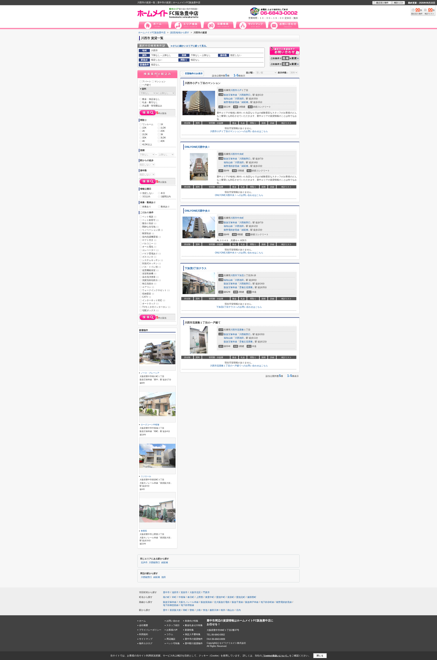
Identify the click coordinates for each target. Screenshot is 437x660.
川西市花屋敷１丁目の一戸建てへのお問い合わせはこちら (239, 365)
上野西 (199, 597)
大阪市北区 (195, 592)
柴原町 (230, 597)
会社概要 (143, 625)
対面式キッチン (151, 263)
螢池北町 (240, 597)
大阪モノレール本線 (189, 602)
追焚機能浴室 (150, 270)
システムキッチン (152, 260)
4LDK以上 (147, 144)
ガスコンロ (149, 257)
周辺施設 (170, 639)
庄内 (238, 610)
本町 (174, 597)
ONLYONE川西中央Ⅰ (197, 147)
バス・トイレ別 (151, 267)
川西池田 (239, 98)
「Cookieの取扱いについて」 (275, 656)
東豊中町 (209, 597)
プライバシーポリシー (150, 630)
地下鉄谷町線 (267, 602)
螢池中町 (220, 597)
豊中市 (166, 592)
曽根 (192, 610)
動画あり (165, 206)
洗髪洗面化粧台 (151, 280)
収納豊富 (148, 293)
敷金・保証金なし (151, 99)
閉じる (320, 655)
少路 (198, 610)
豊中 (165, 610)
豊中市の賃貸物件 (194, 639)
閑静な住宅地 (150, 226)
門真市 (206, 592)
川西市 (233, 90)
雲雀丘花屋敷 (246, 287)
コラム (169, 634)
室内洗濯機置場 (151, 237)
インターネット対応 (153, 300)
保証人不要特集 (192, 634)
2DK (162, 131)
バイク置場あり (151, 253)
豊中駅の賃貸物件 (194, 643)
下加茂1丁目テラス (196, 268)
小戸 (239, 90)
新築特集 (189, 630)
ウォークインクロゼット (156, 290)
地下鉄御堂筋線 (171, 605)
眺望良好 (148, 233)
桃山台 (230, 610)
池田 (163, 577)
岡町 (185, 610)
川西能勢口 (244, 95)
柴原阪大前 (175, 610)
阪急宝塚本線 (230, 95)
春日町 (190, 597)
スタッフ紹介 (173, 625)
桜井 (223, 610)
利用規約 (143, 634)
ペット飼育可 (150, 220)
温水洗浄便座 (150, 277)
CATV (146, 297)
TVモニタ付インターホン (156, 307)
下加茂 (240, 275)
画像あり (146, 206)
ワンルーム (147, 124)
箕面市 (184, 592)
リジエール (146, 476)
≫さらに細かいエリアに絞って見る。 (189, 46)
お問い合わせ (173, 621)
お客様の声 (172, 630)
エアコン (148, 287)
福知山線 (228, 98)
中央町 (240, 154)
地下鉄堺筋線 (187, 605)
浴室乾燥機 (149, 273)
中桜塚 (182, 597)
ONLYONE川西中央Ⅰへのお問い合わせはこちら (239, 195)
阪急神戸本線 (251, 602)
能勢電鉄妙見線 (231, 102)
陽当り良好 (149, 223)
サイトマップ (145, 639)
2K (143, 131)
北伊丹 (144, 562)
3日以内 (146, 196)
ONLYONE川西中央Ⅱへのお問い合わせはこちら (239, 252)
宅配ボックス (150, 310)
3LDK (163, 137)
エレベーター (150, 250)
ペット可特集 (173, 643)
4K (143, 141)
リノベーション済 (152, 230)
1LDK (163, 127)
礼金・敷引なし (150, 102)
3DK (144, 137)
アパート (146, 81)
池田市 (175, 592)
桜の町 (166, 597)
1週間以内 (166, 196)
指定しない (147, 193)
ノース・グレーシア (150, 373)
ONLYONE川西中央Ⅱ (197, 210)
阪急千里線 (237, 602)
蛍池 (205, 610)
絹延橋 (245, 102)
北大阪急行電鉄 (222, 602)
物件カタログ (145, 643)
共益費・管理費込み (152, 105)
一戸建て (146, 85)
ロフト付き (149, 240)
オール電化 (149, 246)
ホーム (142, 621)
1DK (144, 127)
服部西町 (251, 597)
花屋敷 (240, 329)
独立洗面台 (149, 283)
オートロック (150, 303)
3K (161, 134)
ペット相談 (149, 216)
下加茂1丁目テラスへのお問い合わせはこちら (239, 307)
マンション (160, 81)
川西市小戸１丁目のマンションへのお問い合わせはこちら (239, 131)
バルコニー (149, 243)
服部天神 (214, 610)
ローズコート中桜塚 (150, 424)
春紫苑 (144, 531)
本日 (163, 193)
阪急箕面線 (206, 602)
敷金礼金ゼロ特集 (194, 625)
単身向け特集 (191, 621)
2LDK (145, 134)
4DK (162, 141)
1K (161, 124)
